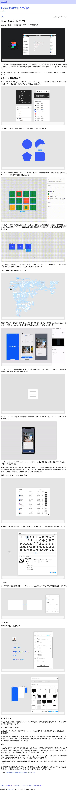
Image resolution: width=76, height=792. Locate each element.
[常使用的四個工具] (33, 105)
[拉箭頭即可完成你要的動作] (33, 347)
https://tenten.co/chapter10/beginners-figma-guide (20, 772)
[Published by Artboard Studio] (33, 694)
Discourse (10, 789)
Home (2, 785)
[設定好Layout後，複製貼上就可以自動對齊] (33, 247)
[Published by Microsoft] (33, 650)
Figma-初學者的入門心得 (15, 7)
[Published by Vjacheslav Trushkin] (33, 554)
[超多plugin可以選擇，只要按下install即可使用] (33, 500)
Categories (8, 785)
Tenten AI (4, 2)
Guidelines (17, 785)
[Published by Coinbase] (33, 603)
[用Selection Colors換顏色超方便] (33, 199)
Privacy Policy (37, 785)
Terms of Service (27, 785)
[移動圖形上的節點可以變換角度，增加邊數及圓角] (33, 150)
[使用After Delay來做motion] (33, 394)
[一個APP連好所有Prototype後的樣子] (33, 296)
